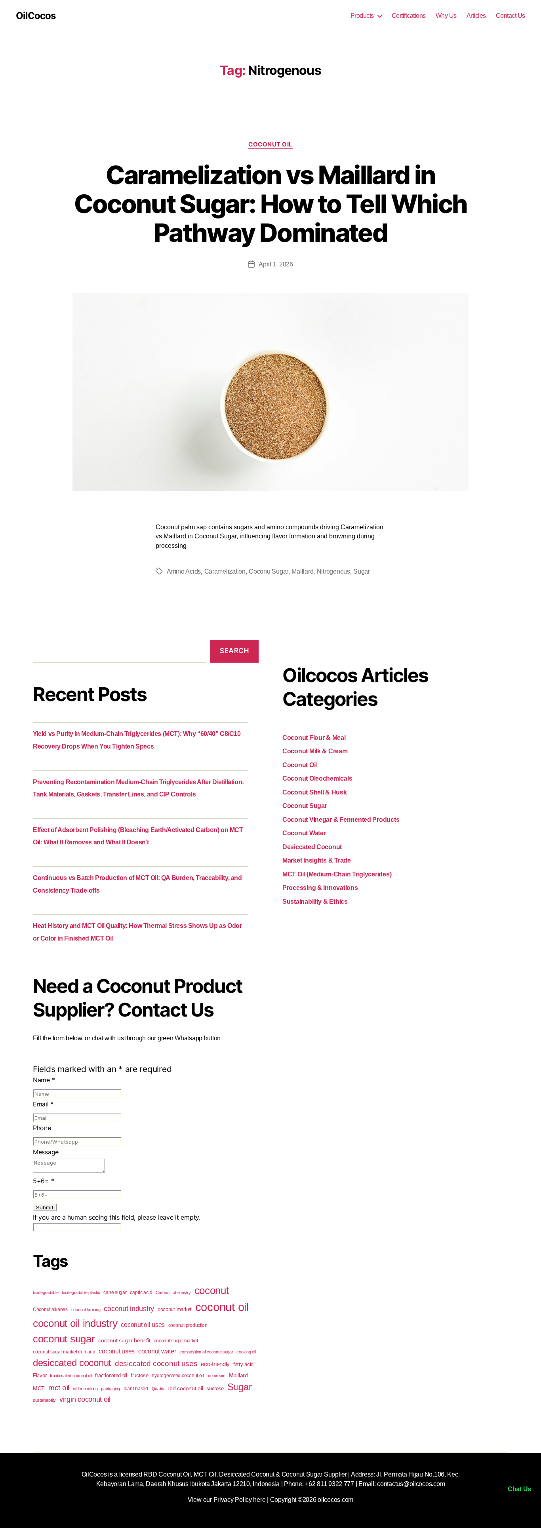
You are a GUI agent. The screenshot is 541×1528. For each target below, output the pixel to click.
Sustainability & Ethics (315, 901)
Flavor (39, 1375)
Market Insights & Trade (316, 860)
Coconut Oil (270, 144)
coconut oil (222, 1306)
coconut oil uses (143, 1324)
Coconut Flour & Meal (314, 737)
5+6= (43, 1181)
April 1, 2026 (276, 264)
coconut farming (86, 1309)
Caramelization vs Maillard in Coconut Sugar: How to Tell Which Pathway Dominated (270, 204)
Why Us (446, 15)
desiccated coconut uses (156, 1363)
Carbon (162, 1292)
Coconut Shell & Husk (314, 792)
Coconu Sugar (268, 571)
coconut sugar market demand (64, 1352)
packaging (110, 1388)
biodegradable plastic (81, 1292)
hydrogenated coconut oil (178, 1375)
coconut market (175, 1309)
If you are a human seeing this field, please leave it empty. (116, 1217)
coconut (211, 1290)
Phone (42, 1128)
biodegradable (46, 1292)
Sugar (361, 571)
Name (44, 1080)
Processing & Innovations (320, 887)
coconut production (188, 1325)
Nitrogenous (333, 571)
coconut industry (129, 1309)
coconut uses (117, 1351)
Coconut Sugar (304, 805)
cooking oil (245, 1351)
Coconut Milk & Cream (315, 751)
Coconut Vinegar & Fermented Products (340, 819)
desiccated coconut (72, 1363)
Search (234, 651)
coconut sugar (64, 1339)
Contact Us (510, 15)
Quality (158, 1388)
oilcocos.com (335, 1499)
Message (46, 1152)
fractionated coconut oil (71, 1375)
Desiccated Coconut (312, 847)
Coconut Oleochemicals (317, 778)
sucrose (215, 1388)
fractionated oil (111, 1375)
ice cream (217, 1375)
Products (362, 15)
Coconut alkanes (50, 1309)
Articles (476, 15)
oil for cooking (85, 1388)
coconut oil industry (75, 1323)
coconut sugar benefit (124, 1340)
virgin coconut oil (84, 1399)
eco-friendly (215, 1364)
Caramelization (225, 571)
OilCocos (35, 16)
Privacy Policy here (239, 1499)
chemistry (182, 1292)
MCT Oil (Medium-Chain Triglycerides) (336, 874)
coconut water (157, 1351)
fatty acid (243, 1364)
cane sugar (114, 1292)
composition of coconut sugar (206, 1351)
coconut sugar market (176, 1341)
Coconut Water (304, 833)
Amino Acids (184, 571)
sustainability (44, 1400)
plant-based (136, 1388)
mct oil (58, 1388)
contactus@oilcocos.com (411, 1483)
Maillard (302, 571)
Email (43, 1104)
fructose (140, 1375)
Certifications (409, 15)
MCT (39, 1388)
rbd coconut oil (185, 1388)
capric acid (141, 1292)
